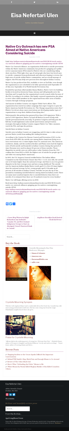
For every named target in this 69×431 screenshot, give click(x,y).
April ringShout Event (14, 418)
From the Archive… (13, 414)
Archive (38, 211)
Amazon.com (36, 256)
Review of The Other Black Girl (19, 362)
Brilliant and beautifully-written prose (21, 403)
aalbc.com (35, 262)
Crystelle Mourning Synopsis (19, 302)
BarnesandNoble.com (40, 259)
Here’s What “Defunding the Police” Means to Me (25, 364)
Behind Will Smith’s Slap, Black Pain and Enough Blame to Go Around (33, 359)
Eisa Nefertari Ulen (34, 15)
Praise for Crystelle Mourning (19, 337)
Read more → (58, 423)
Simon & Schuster (38, 253)
